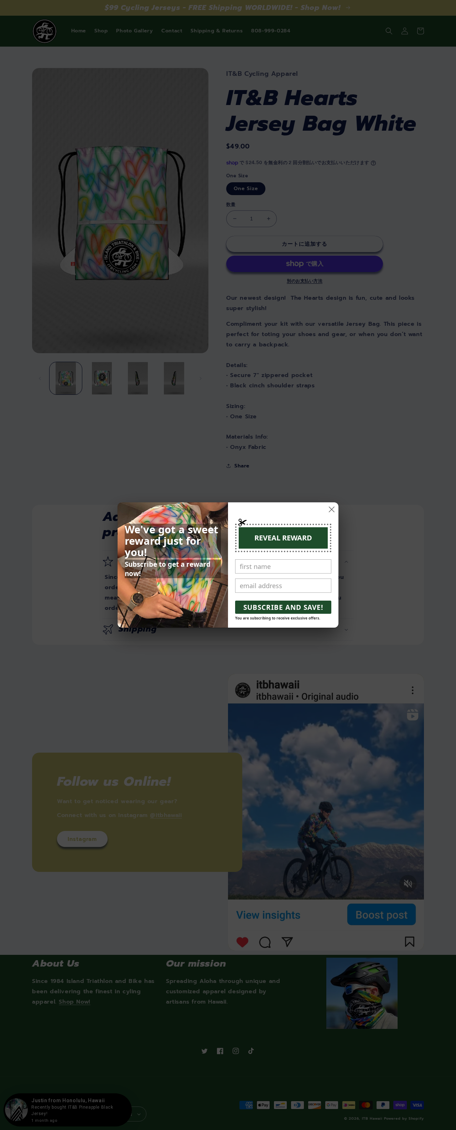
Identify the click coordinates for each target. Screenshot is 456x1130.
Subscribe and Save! (283, 607)
